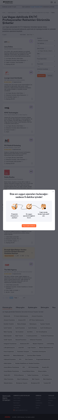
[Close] (53, 191)
